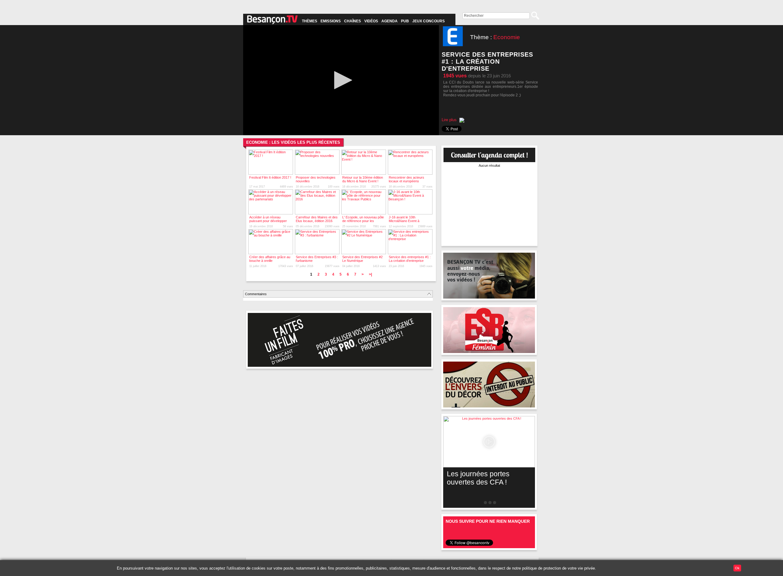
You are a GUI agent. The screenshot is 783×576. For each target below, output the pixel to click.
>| (370, 274)
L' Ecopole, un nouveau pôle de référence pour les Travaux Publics (363, 220)
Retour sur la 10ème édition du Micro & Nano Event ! (362, 179)
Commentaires (256, 294)
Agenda (389, 21)
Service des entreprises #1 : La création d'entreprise (410, 258)
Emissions (331, 21)
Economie (506, 37)
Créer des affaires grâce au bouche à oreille (269, 258)
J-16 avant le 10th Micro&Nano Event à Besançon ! (404, 220)
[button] (341, 80)
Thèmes (309, 21)
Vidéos (371, 21)
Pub (405, 21)
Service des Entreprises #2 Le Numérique (362, 258)
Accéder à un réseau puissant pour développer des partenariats (268, 220)
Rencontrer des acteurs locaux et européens (406, 179)
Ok (737, 568)
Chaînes (352, 21)
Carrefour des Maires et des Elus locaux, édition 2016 (317, 219)
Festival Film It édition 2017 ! (270, 177)
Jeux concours (428, 21)
